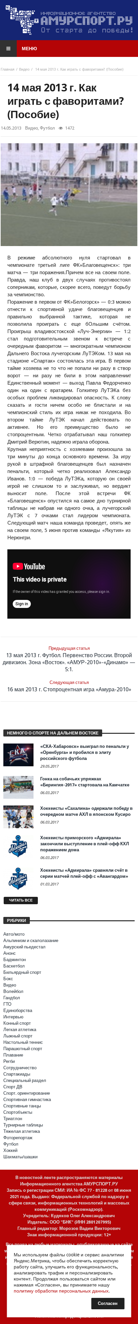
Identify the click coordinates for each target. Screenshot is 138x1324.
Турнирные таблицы (23, 1124)
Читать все (20, 900)
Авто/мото (13, 934)
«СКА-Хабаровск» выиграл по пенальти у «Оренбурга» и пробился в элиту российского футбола (84, 752)
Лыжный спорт (17, 1035)
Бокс (8, 978)
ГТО (7, 1004)
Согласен (108, 1303)
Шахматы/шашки (20, 1156)
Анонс (9, 953)
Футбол (47, 128)
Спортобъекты (17, 1112)
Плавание (13, 1055)
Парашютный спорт (22, 1048)
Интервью (13, 1016)
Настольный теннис (23, 1042)
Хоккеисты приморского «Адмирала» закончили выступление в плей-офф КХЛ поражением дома (84, 843)
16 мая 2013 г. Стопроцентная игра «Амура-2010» (69, 686)
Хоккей (10, 1150)
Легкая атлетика (19, 1029)
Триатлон (12, 1118)
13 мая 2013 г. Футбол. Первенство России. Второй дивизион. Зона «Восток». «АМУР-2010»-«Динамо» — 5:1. (69, 659)
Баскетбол (14, 965)
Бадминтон (14, 959)
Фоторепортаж (17, 1137)
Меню (29, 48)
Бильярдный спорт (22, 972)
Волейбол (13, 991)
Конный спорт (17, 1023)
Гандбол (11, 997)
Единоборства (17, 1010)
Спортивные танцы (22, 1105)
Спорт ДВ (12, 1086)
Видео (24, 69)
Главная (7, 69)
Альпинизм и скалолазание (30, 940)
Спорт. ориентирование (26, 1093)
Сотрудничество (20, 1067)
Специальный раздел (24, 1080)
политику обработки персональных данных (61, 1291)
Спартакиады (16, 1074)
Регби (9, 1061)
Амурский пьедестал (24, 946)
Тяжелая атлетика (21, 1131)
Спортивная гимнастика (27, 1099)
